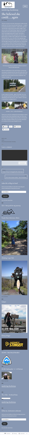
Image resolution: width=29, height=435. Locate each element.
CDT (2, 20)
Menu (25, 6)
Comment (22, 163)
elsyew (3, 140)
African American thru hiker (6, 141)
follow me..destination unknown (11, 411)
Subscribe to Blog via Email (10, 183)
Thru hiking (14, 141)
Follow (4, 423)
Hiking (5, 20)
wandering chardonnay (10, 10)
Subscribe (5, 196)
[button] (8, 105)
